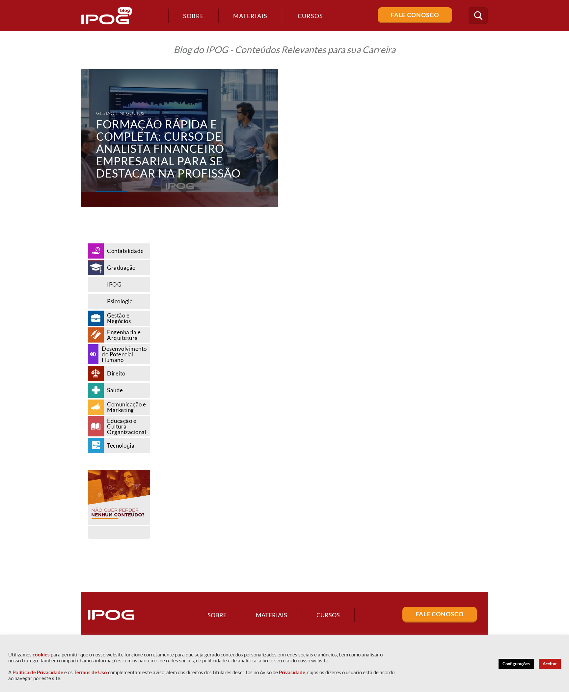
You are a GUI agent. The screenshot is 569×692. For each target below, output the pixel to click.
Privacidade (292, 672)
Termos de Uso (90, 672)
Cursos (328, 615)
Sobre (193, 15)
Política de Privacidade (38, 672)
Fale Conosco (415, 14)
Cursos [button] (310, 15)
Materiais (250, 15)
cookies (41, 654)
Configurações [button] (516, 663)
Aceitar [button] (550, 663)
